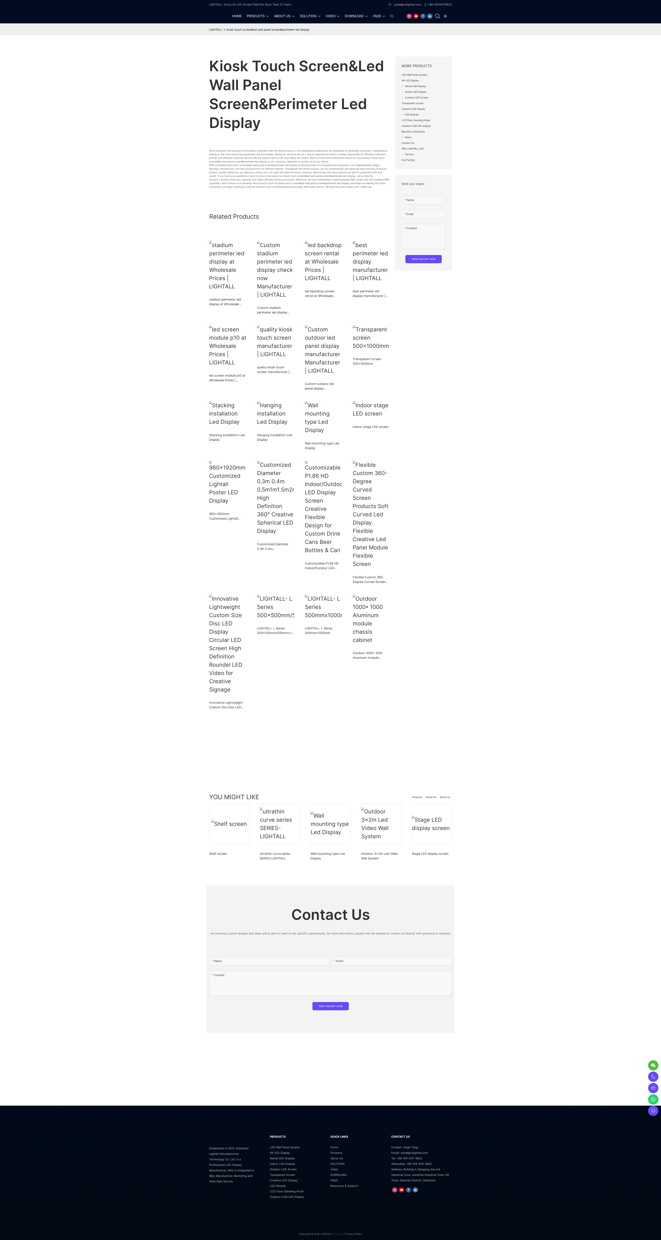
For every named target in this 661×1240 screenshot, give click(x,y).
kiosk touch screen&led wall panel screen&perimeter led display (268, 29)
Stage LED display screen (430, 853)
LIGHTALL (215, 29)
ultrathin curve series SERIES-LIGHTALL (275, 856)
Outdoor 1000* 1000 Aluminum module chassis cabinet (367, 655)
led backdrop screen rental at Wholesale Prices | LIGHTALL (320, 293)
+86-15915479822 (440, 4)
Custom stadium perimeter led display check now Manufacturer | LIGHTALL (275, 310)
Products (417, 797)
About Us (445, 797)
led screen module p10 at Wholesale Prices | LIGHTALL (227, 378)
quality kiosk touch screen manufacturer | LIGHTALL (273, 369)
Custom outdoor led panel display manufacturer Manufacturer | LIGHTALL (323, 386)
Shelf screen (218, 853)
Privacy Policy (354, 1233)
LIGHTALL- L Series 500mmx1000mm (318, 630)
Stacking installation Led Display (227, 437)
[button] (393, 16)
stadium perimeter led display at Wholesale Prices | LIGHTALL (225, 302)
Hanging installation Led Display (274, 437)
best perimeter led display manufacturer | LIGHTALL (369, 293)
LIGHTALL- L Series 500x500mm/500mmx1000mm (275, 630)
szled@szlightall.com (407, 4)
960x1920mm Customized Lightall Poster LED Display (223, 516)
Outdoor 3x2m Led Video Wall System (379, 856)
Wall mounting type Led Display (322, 445)
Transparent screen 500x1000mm (367, 361)
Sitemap (339, 1233)
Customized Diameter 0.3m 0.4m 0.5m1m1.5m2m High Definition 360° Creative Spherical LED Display (274, 546)
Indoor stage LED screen (371, 427)
